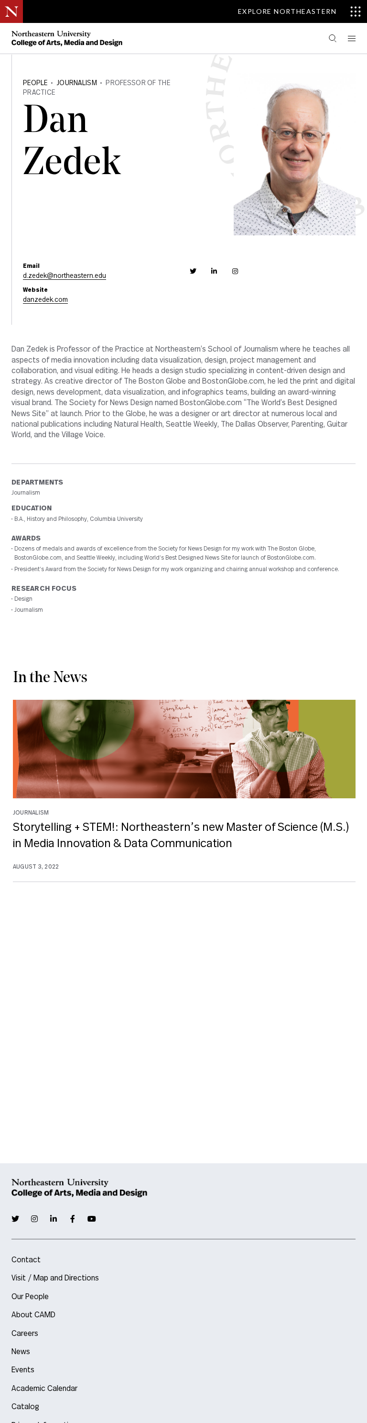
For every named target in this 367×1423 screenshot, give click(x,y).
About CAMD (33, 1315)
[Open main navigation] (351, 39)
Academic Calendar (44, 1388)
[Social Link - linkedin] (214, 271)
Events (22, 1370)
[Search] (332, 39)
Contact (26, 1260)
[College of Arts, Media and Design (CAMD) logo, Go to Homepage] (66, 38)
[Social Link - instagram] (235, 271)
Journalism (76, 83)
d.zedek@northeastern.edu (64, 276)
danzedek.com (45, 300)
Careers (24, 1333)
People (35, 83)
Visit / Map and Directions (55, 1278)
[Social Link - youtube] (92, 1219)
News (20, 1352)
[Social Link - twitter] (193, 271)
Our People (30, 1297)
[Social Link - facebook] (72, 1219)
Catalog (25, 1407)
